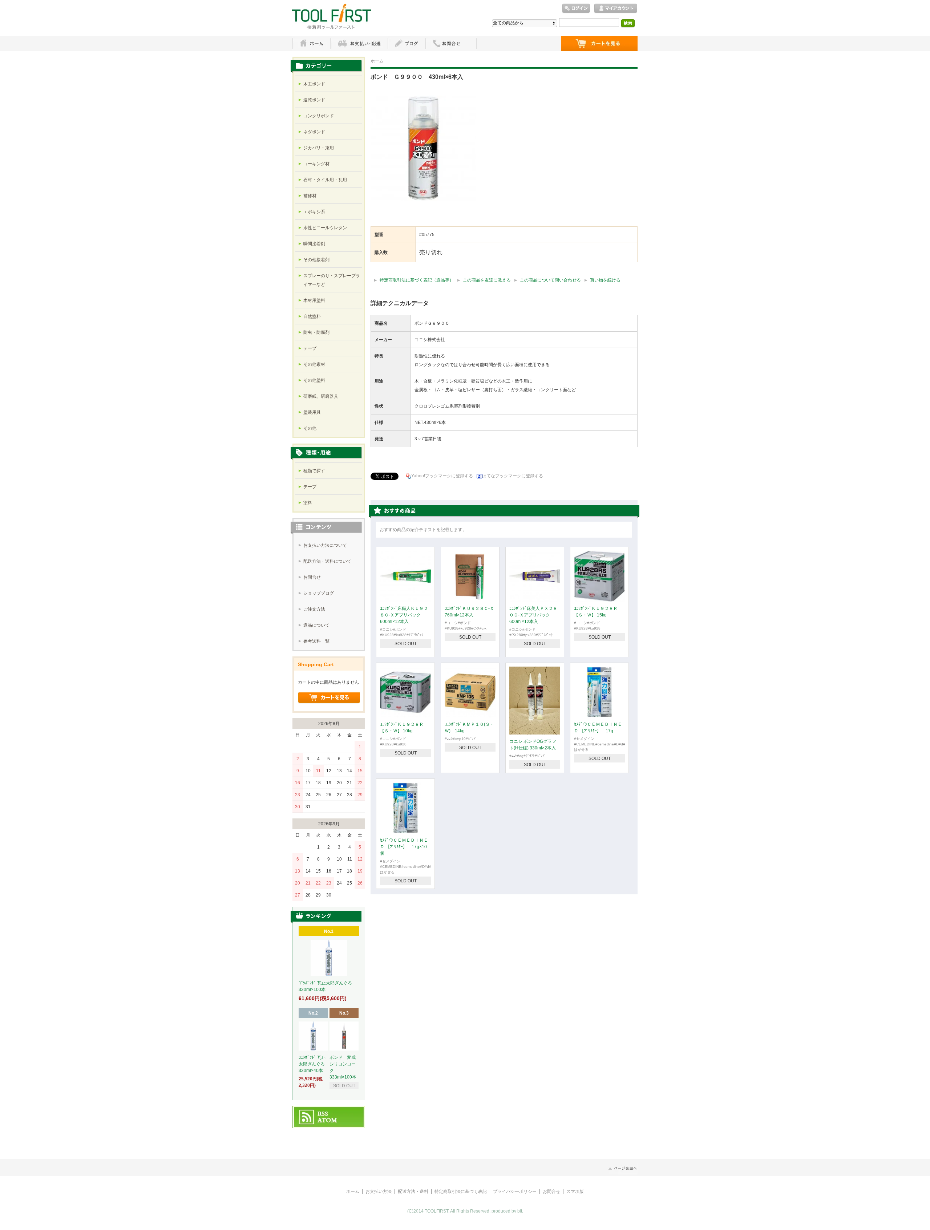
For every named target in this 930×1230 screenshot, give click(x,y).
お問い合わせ (451, 43)
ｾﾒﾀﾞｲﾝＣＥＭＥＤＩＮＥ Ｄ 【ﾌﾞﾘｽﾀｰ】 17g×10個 (404, 847)
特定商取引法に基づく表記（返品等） (417, 280)
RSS (323, 1114)
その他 (309, 428)
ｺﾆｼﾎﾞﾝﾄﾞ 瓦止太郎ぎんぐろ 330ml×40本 (314, 1064)
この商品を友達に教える (487, 280)
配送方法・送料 (413, 1191)
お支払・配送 (359, 43)
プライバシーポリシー (515, 1191)
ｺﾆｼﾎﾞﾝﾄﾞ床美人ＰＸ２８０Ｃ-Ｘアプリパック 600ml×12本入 (533, 615)
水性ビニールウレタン (325, 227)
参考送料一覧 (316, 641)
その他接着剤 (316, 259)
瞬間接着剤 (314, 243)
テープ (309, 348)
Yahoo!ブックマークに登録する (442, 475)
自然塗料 (312, 316)
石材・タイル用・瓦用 (325, 179)
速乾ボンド (314, 99)
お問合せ (312, 577)
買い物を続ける (605, 280)
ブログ (406, 43)
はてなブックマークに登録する (512, 475)
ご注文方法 (314, 609)
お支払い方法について (325, 545)
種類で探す (314, 470)
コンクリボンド (318, 115)
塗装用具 (312, 412)
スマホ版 (575, 1191)
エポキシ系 (314, 211)
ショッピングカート (599, 43)
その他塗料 (314, 380)
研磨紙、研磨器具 (320, 396)
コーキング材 (316, 163)
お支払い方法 (378, 1191)
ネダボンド (314, 131)
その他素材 (314, 364)
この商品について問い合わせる (550, 280)
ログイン (576, 8)
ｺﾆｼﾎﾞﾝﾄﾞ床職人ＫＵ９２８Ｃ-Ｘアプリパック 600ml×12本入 (404, 615)
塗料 (307, 502)
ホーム (311, 43)
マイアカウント (616, 8)
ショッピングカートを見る (329, 698)
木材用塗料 (314, 300)
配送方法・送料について (327, 561)
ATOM (328, 1120)
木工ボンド (314, 83)
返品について (316, 625)
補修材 (309, 195)
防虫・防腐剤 (316, 332)
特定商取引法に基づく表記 (460, 1191)
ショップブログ (318, 593)
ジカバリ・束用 (318, 147)
